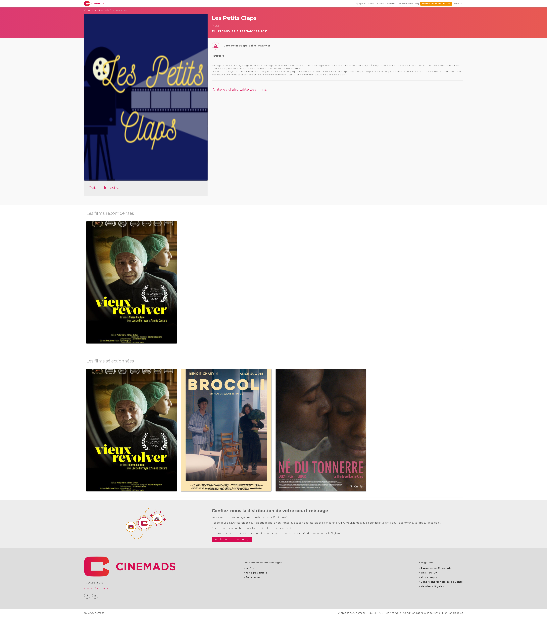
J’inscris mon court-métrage (436, 3)
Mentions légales (432, 586)
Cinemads (90, 10)
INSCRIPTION (429, 572)
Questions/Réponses (405, 4)
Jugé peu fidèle (256, 572)
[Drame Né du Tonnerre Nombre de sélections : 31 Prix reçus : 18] (321, 430)
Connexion (457, 4)
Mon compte (429, 577)
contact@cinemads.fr (97, 588)
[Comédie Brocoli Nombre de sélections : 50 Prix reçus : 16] (226, 430)
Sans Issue (253, 577)
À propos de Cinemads (365, 4)
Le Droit (251, 568)
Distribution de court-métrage (232, 539)
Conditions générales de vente (442, 581)
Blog (417, 4)
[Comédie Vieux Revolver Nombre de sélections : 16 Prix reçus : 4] (131, 282)
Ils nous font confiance (385, 4)
